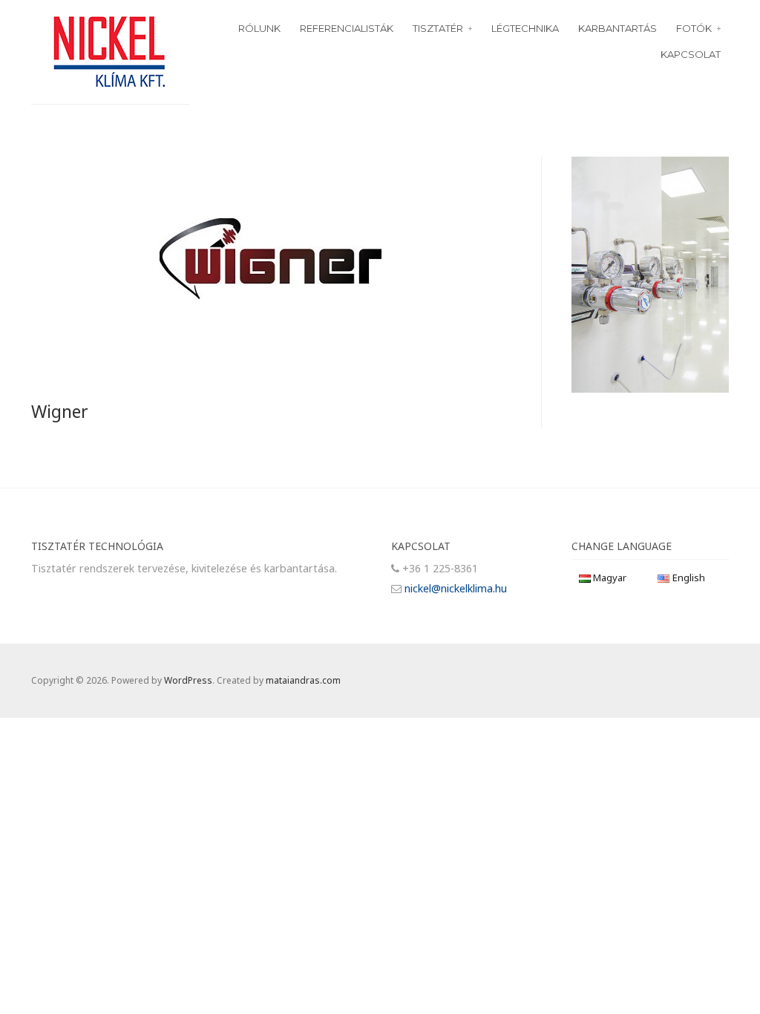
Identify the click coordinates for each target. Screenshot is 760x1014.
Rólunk (259, 28)
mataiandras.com (303, 680)
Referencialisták (346, 28)
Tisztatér (438, 28)
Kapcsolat (691, 54)
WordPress (188, 680)
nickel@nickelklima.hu (455, 588)
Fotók (694, 28)
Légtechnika (525, 28)
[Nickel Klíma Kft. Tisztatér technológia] (109, 50)
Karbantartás (617, 28)
